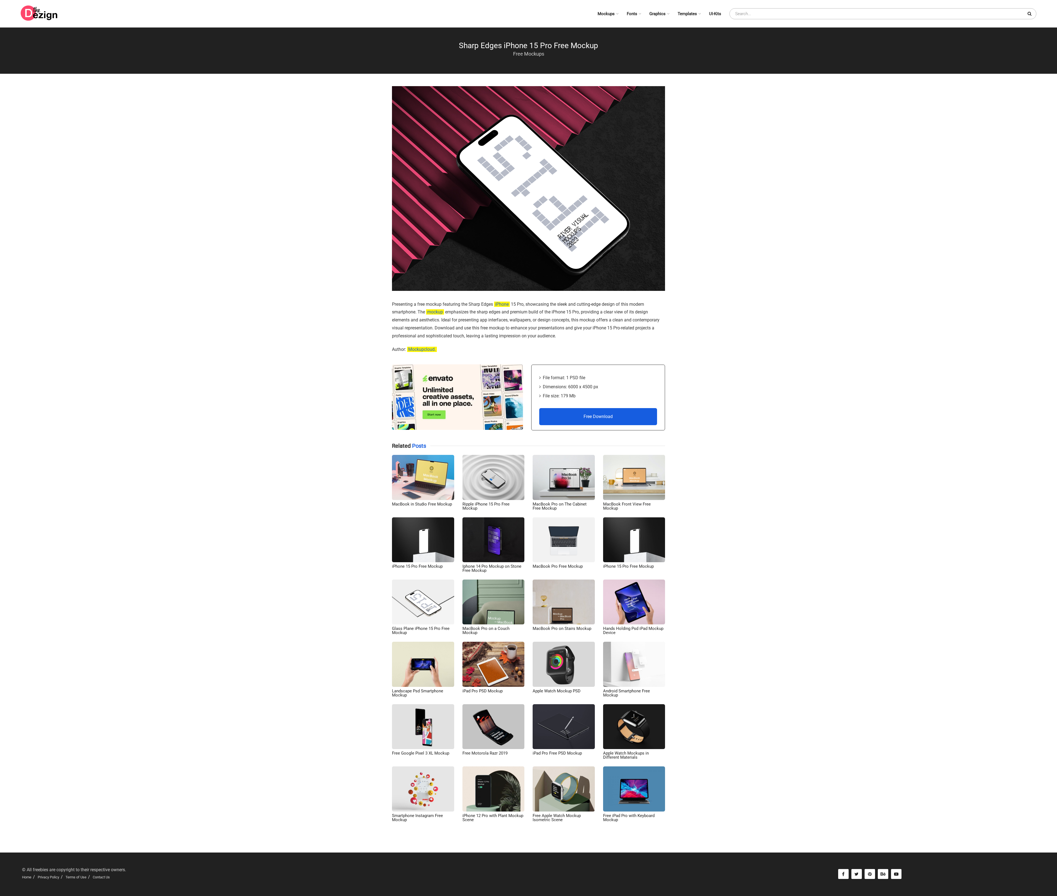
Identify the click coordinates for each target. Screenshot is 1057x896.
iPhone (502, 304)
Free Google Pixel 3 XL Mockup (420, 753)
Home (26, 877)
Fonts (632, 13)
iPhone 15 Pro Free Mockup (417, 566)
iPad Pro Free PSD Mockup (557, 753)
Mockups (606, 13)
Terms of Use (76, 877)
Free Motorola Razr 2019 (485, 753)
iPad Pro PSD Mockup (482, 691)
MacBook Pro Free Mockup (558, 566)
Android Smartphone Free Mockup (626, 693)
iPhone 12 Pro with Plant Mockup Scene (492, 817)
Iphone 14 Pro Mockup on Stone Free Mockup (491, 568)
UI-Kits (715, 13)
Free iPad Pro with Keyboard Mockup (629, 817)
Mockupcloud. (422, 349)
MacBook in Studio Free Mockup (422, 504)
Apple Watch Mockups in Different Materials (626, 755)
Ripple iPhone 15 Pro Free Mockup (486, 506)
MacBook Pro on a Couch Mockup (486, 630)
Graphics (657, 13)
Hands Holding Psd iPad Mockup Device (633, 630)
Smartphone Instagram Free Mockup (417, 817)
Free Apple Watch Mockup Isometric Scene (557, 817)
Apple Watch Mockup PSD (557, 691)
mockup (435, 312)
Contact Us (101, 877)
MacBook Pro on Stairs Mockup (562, 628)
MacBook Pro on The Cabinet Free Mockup (560, 506)
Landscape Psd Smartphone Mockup (417, 693)
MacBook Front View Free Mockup (627, 506)
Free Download (598, 416)
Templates (687, 13)
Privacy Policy (48, 877)
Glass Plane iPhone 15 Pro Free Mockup (421, 630)
